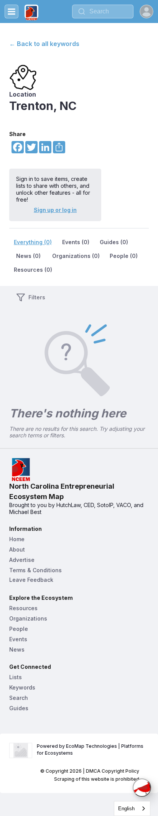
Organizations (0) (76, 256)
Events (18, 639)
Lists (15, 677)
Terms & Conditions (35, 570)
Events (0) (75, 242)
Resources (23, 608)
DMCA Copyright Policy (112, 771)
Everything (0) (33, 242)
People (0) (124, 256)
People (18, 629)
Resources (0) (33, 269)
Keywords (22, 687)
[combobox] (102, 11)
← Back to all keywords (44, 44)
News (17, 649)
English (126, 808)
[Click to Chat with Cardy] (142, 787)
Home (17, 539)
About (17, 549)
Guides (18, 708)
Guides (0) (114, 242)
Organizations (28, 618)
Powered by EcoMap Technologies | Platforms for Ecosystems (91, 749)
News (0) (28, 256)
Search (18, 698)
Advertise (22, 560)
